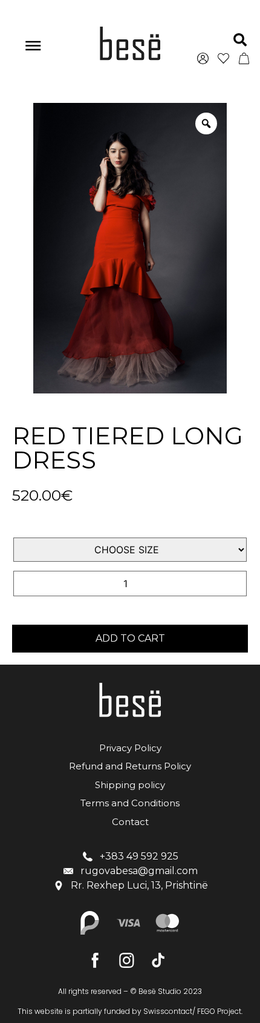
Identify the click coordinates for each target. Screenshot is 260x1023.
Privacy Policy (130, 748)
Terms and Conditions (130, 803)
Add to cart (130, 638)
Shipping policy (130, 785)
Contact (130, 821)
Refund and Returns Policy (130, 766)
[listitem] (130, 1011)
